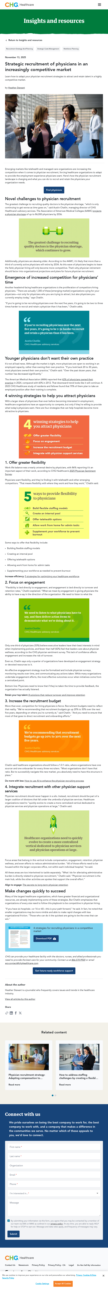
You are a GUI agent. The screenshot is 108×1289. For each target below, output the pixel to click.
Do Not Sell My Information (89, 1265)
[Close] (103, 1276)
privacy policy (57, 1224)
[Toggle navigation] (99, 4)
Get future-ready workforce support (54, 971)
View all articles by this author (20, 999)
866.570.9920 (78, 960)
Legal (71, 1265)
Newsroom (24, 1265)
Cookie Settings (42, 1284)
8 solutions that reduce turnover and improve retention (56, 695)
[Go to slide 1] (52, 1095)
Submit (13, 1234)
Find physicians (54, 190)
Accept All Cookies (63, 1284)
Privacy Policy (38, 1265)
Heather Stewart (16, 88)
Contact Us (10, 1265)
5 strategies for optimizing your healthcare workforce (52, 576)
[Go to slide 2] (55, 1095)
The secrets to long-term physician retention (45, 885)
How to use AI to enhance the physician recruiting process (54, 781)
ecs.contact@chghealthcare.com (21, 963)
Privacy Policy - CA (56, 1265)
